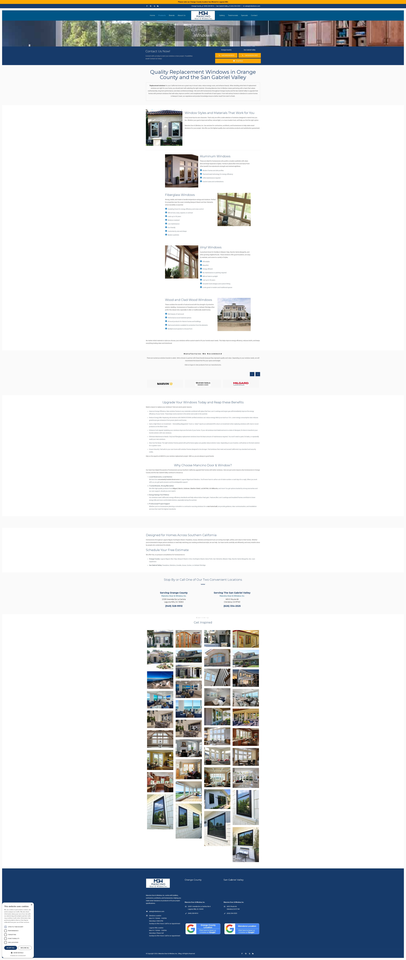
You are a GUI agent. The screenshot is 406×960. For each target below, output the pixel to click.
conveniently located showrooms (168, 479)
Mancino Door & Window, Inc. (168, 953)
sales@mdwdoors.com (252, 6)
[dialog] (18, 930)
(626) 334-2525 (235, 6)
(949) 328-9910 (209, 6)
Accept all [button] (11, 948)
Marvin (180, 488)
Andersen (186, 488)
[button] (18, 952)
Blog (179, 953)
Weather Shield (195, 488)
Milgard (175, 488)
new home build (212, 506)
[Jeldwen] (165, 384)
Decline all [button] (25, 948)
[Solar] (203, 384)
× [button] (31, 905)
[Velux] (241, 384)
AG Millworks (213, 488)
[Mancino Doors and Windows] (203, 15)
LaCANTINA (205, 488)
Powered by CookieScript (18, 955)
